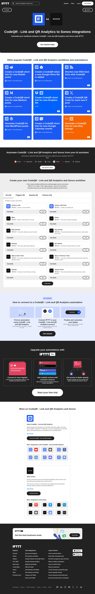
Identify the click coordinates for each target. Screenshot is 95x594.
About (49, 587)
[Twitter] (73, 587)
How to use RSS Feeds (54, 564)
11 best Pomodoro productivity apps (58, 569)
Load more (47, 283)
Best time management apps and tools (58, 559)
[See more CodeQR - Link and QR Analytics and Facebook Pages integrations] (61, 449)
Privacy (44, 587)
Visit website (30, 433)
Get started (87, 3)
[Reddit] (81, 587)
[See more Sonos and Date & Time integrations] (33, 512)
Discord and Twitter (30, 577)
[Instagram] (65, 587)
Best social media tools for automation (58, 577)
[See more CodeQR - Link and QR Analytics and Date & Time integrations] (47, 449)
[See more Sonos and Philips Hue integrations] (61, 512)
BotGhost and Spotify (31, 564)
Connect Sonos (34, 493)
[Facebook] (57, 587)
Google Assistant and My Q (32, 561)
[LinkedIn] (61, 587)
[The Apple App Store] (77, 550)
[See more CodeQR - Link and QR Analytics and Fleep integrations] (61, 457)
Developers (16, 587)
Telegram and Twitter (30, 575)
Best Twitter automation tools (56, 556)
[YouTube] (69, 587)
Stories (14, 556)
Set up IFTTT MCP (47, 167)
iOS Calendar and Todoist (32, 572)
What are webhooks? (54, 567)
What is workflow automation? (56, 561)
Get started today (47, 44)
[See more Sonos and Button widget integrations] (33, 504)
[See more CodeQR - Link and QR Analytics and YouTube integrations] (33, 449)
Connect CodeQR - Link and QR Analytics (40, 438)
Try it (43, 211)
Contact (39, 587)
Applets (15, 559)
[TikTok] (77, 587)
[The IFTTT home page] (5, 3)
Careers (22, 587)
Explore (66, 3)
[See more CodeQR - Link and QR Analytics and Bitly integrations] (33, 457)
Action (14, 207)
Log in (79, 3)
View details (10, 211)
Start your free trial (47, 392)
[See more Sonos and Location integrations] (47, 504)
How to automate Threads (55, 572)
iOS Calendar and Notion (31, 556)
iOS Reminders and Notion (32, 569)
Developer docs (17, 575)
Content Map (16, 567)
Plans (72, 3)
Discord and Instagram (31, 553)
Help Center (16, 564)
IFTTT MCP (16, 561)
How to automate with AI (54, 553)
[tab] (8, 195)
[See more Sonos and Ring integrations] (61, 504)
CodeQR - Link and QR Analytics (30, 32)
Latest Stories (53, 550)
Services (15, 553)
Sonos (66, 32)
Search (14, 569)
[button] (47, 333)
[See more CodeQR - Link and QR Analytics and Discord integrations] (47, 457)
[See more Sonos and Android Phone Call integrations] (47, 512)
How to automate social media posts (58, 575)
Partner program (30, 587)
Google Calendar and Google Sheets (34, 559)
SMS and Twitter (29, 567)
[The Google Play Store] (77, 554)
